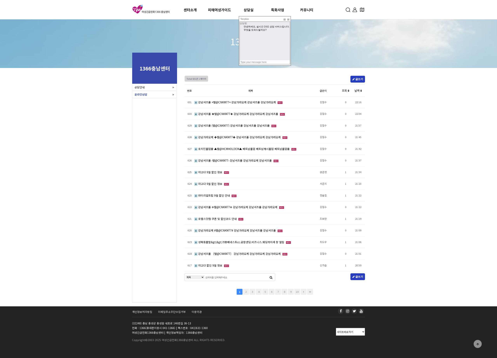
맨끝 (310, 292)
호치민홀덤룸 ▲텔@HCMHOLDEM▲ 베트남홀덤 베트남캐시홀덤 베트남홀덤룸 (243, 149)
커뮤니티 (306, 9)
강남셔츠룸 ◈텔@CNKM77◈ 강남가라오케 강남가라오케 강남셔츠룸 (238, 114)
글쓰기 (359, 79)
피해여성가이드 (219, 9)
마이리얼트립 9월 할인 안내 (214, 195)
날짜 (357, 90)
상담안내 (140, 87)
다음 (304, 292)
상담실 (249, 9)
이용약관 (197, 312)
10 (297, 292)
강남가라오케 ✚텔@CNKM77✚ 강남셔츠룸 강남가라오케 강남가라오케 (239, 137)
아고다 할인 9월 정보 (210, 265)
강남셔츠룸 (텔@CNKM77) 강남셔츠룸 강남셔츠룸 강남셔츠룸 (233, 125)
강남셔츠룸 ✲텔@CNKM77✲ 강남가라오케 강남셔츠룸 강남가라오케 (237, 207)
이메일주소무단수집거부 (172, 312)
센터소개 (190, 9)
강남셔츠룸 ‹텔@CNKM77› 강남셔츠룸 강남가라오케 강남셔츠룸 (235, 160)
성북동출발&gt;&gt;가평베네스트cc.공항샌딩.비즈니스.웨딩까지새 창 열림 (241, 242)
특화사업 (277, 9)
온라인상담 (141, 94)
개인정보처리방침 (142, 312)
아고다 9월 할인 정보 (210, 172)
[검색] (271, 277)
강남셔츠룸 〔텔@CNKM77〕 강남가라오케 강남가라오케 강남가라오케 (239, 254)
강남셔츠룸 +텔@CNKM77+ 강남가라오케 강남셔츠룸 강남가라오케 (237, 102)
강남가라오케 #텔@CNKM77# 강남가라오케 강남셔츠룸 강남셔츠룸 (237, 230)
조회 (345, 90)
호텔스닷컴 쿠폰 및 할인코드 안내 (217, 219)
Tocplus (244, 19)
